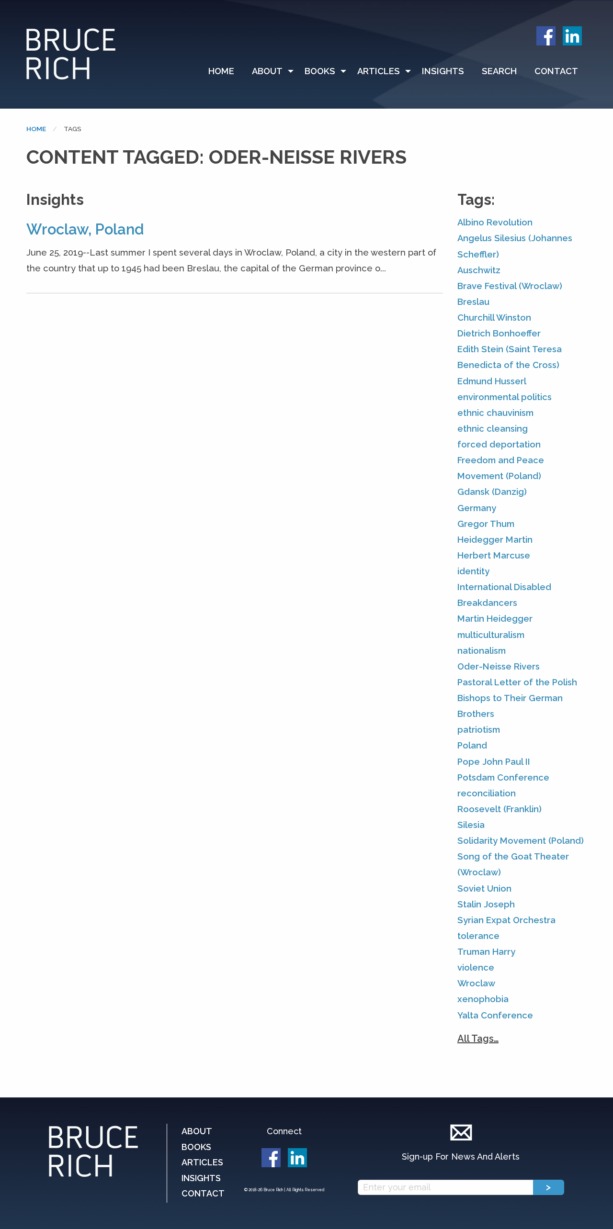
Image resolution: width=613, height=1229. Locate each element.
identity (473, 571)
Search (499, 71)
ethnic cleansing (492, 429)
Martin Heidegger (495, 619)
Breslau (473, 302)
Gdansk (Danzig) (492, 492)
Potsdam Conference (503, 777)
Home (221, 71)
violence (475, 967)
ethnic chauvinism (495, 413)
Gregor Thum (485, 524)
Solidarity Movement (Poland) (520, 841)
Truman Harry (486, 952)
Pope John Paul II (493, 762)
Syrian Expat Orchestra (506, 920)
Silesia (471, 825)
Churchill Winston (494, 318)
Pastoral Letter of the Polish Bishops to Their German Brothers (517, 698)
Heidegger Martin (495, 540)
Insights (443, 71)
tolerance (478, 936)
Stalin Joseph (486, 904)
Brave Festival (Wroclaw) (509, 286)
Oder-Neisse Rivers (498, 666)
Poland (472, 745)
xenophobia (483, 999)
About (267, 71)
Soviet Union (484, 888)
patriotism (478, 730)
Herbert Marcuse (493, 555)
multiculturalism (490, 635)
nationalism (481, 651)
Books (320, 71)
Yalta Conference (495, 1015)
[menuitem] (225, 71)
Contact (556, 71)
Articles (378, 71)
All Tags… (478, 1038)
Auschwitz (478, 270)
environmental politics (504, 397)
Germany (476, 508)
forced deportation (499, 444)
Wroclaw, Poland (85, 229)
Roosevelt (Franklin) (499, 809)
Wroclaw (476, 983)
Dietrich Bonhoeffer (499, 333)
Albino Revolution (495, 222)
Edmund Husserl (491, 381)
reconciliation (486, 793)
